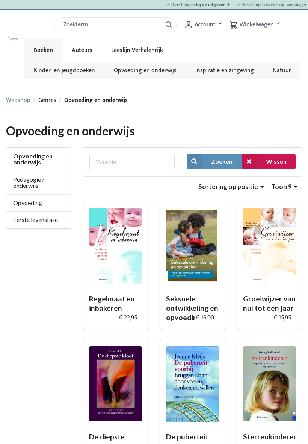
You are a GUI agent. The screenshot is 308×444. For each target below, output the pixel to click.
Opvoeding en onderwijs (145, 70)
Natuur (282, 70)
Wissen (276, 161)
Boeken (43, 50)
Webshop (18, 100)
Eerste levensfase (35, 219)
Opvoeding (27, 202)
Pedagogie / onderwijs (28, 182)
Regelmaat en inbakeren (112, 303)
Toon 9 (282, 186)
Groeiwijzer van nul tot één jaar (269, 303)
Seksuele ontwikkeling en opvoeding (192, 307)
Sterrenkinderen (269, 436)
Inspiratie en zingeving (224, 70)
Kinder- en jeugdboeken (64, 70)
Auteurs (82, 50)
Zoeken (222, 161)
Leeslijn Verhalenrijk (137, 50)
